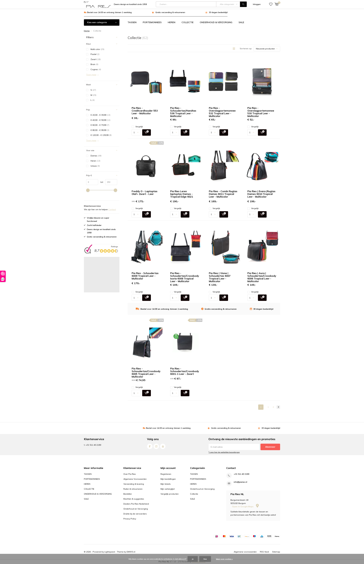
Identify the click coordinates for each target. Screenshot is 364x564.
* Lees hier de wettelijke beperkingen (224, 452)
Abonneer (270, 446)
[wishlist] (270, 4)
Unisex (95, 166)
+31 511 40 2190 (241, 474)
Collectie (194, 494)
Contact (112, 209)
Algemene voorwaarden (245, 552)
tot (100, 182)
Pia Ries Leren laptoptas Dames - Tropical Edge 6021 (181, 194)
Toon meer (91, 74)
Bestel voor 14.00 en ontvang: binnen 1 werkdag (109, 12)
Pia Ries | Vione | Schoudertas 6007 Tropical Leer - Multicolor (219, 277)
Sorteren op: (246, 48)
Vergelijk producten (170, 494)
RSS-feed (264, 552)
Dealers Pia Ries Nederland (136, 504)
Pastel (95, 54)
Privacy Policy (129, 518)
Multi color (97, 49)
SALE (241, 22)
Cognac (96, 69)
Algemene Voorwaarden (135, 479)
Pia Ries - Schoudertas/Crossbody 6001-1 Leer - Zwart (184, 371)
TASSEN (132, 22)
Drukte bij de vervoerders (135, 513)
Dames (96, 155)
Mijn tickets (166, 484)
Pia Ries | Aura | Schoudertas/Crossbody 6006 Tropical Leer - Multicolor (261, 277)
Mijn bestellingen (168, 479)
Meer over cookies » (224, 559)
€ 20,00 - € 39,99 (100, 115)
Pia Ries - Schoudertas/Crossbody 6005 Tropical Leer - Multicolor (146, 372)
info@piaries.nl (240, 482)
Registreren (166, 474)
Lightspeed (110, 552)
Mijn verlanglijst (168, 489)
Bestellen (127, 494)
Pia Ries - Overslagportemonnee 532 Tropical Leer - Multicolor (222, 112)
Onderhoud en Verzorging (135, 509)
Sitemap (276, 552)
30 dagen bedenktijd (218, 12)
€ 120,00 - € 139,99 (101, 135)
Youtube (163, 446)
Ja (193, 559)
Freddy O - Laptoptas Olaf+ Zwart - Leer (144, 192)
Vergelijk (139, 126)
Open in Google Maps (243, 506)
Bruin (94, 64)
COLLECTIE (188, 22)
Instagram (156, 446)
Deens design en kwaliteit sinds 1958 (130, 4)
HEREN (171, 22)
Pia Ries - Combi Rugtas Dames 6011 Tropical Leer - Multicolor (223, 194)
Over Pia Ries (129, 474)
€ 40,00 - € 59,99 (100, 120)
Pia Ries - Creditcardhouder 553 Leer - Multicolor (145, 110)
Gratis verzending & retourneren (170, 12)
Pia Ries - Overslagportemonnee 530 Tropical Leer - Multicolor (260, 112)
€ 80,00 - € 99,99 (100, 130)
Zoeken (243, 4)
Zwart (96, 59)
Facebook (149, 446)
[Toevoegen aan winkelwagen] (146, 132)
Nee (205, 559)
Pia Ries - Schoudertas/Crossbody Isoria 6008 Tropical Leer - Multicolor (184, 277)
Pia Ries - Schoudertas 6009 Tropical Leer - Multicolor (145, 276)
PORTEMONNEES (152, 22)
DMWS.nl (131, 552)
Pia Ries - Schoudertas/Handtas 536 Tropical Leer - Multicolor (183, 112)
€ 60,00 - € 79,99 (100, 125)
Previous (260, 407)
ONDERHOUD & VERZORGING (216, 22)
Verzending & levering (133, 484)
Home (87, 31)
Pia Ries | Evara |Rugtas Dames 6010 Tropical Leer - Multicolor (261, 194)
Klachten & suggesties (133, 499)
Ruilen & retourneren (132, 489)
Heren (95, 161)
